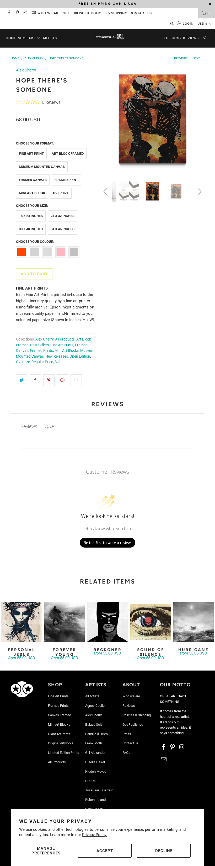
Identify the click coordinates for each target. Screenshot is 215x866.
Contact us (141, 13)
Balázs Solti (94, 724)
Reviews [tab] (28, 426)
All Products (65, 339)
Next (197, 58)
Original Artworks (60, 743)
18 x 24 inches (31, 216)
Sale (58, 362)
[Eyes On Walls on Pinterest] (17, 13)
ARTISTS (50, 38)
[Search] (205, 38)
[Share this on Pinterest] (49, 380)
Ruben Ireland (95, 800)
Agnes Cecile (95, 706)
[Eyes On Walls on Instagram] (25, 13)
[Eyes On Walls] (110, 37)
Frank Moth (93, 743)
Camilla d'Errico (96, 734)
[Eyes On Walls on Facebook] (9, 13)
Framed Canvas (33, 180)
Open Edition (79, 356)
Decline (164, 850)
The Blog (172, 38)
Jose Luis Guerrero (99, 790)
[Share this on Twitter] (21, 380)
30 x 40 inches (31, 229)
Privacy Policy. (94, 834)
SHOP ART (26, 38)
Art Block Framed (68, 154)
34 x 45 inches (62, 229)
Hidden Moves (95, 772)
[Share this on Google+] (62, 380)
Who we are (49, 13)
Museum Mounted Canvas (42, 167)
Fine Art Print (31, 154)
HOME (11, 38)
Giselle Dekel (95, 762)
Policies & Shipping (109, 13)
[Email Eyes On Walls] (33, 13)
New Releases (56, 356)
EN (172, 23)
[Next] (199, 120)
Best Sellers (39, 345)
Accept (104, 850)
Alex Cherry (26, 70)
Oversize (61, 193)
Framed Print (66, 180)
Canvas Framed (59, 715)
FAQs (126, 753)
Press (126, 734)
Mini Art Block (32, 193)
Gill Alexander (95, 753)
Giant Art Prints (59, 734)
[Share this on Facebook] (35, 380)
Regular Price (42, 362)
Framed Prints (41, 350)
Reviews (191, 38)
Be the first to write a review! (107, 542)
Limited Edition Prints (63, 753)
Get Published (76, 13)
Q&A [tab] (49, 426)
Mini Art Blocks (67, 350)
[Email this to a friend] (76, 380)
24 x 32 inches (62, 216)
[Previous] (106, 120)
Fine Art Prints (61, 345)
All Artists (92, 696)
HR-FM (90, 781)
